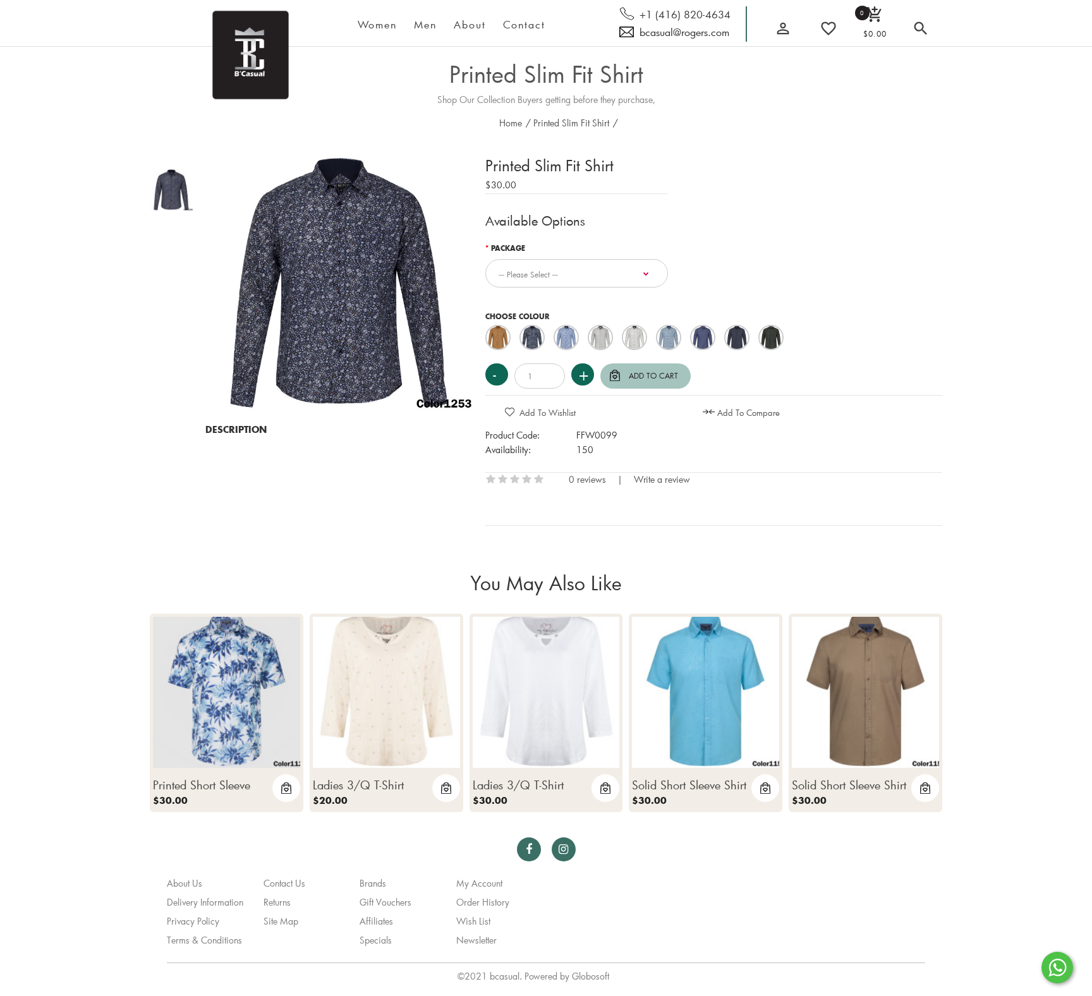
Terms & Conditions (204, 940)
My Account (479, 883)
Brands (373, 883)
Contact (524, 24)
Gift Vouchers (385, 902)
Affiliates (376, 921)
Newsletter (476, 940)
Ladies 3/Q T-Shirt (358, 785)
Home (510, 123)
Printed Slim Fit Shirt (546, 74)
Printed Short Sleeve (201, 785)
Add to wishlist (547, 412)
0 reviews (587, 479)
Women (377, 24)
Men (425, 24)
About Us (184, 883)
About (470, 24)
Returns (277, 902)
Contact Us (284, 883)
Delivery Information (205, 902)
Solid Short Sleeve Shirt (689, 785)
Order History (482, 902)
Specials (376, 940)
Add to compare (748, 412)
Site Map (281, 921)
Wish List (473, 921)
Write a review (662, 479)
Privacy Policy (193, 921)
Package (508, 248)
